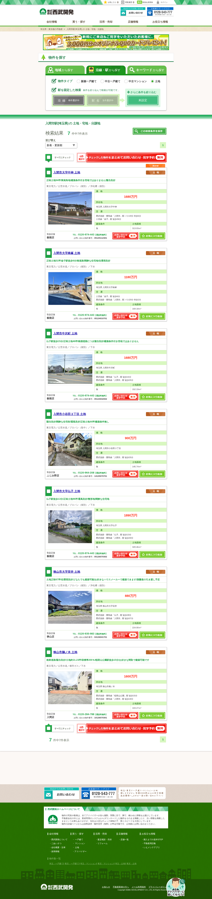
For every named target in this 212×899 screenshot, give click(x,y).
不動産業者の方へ (121, 887)
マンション (80, 843)
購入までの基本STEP (153, 839)
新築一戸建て (89, 81)
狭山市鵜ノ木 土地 (65, 652)
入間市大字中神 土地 (66, 172)
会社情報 (52, 21)
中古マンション (138, 81)
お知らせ (106, 887)
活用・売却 (106, 21)
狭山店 (50, 636)
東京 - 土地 (131, 863)
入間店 (50, 717)
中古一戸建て (112, 81)
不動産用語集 (150, 843)
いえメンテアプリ (152, 847)
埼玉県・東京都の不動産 (51, 29)
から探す (64, 70)
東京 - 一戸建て (72, 863)
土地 (157, 81)
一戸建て (79, 839)
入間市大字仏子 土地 (66, 491)
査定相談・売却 (104, 839)
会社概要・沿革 (58, 847)
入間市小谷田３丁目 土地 (69, 414)
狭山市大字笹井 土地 (66, 571)
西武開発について (59, 839)
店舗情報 (133, 21)
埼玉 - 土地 (120, 863)
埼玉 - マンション (88, 863)
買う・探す (78, 21)
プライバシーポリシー (159, 887)
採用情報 (55, 851)
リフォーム (102, 843)
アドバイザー (80, 851)
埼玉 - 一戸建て (56, 863)
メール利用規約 (139, 887)
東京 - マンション (106, 863)
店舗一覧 (125, 839)
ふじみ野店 (53, 475)
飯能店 (50, 237)
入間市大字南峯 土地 (66, 253)
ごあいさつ (56, 843)
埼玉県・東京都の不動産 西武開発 (57, 11)
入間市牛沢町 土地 (65, 333)
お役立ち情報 (160, 21)
